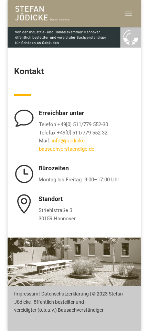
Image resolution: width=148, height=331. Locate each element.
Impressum (26, 294)
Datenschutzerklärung (65, 294)
